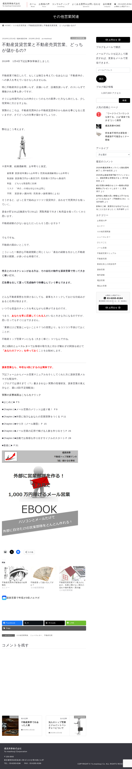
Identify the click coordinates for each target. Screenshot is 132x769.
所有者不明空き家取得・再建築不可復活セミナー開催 (117, 136)
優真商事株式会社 (15, 749)
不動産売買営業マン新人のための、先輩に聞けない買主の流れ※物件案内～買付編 (71, 585)
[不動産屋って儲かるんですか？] (44, 573)
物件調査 (101, 275)
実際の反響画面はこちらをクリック (21, 395)
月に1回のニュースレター (16, 346)
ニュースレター (36, 635)
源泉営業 (101, 269)
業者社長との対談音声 (106, 264)
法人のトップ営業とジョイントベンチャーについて (57, 725)
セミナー (101, 226)
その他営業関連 (78, 38)
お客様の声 (102, 221)
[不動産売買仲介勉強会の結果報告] (15, 573)
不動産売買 (48, 635)
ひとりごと (102, 242)
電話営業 (101, 280)
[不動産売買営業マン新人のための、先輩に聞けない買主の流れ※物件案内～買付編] (72, 573)
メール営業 (102, 248)
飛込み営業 (102, 286)
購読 (101, 79)
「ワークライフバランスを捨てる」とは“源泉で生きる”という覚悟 (117, 116)
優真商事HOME (113, 126)
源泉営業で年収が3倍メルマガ (23, 597)
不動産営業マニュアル (106, 253)
